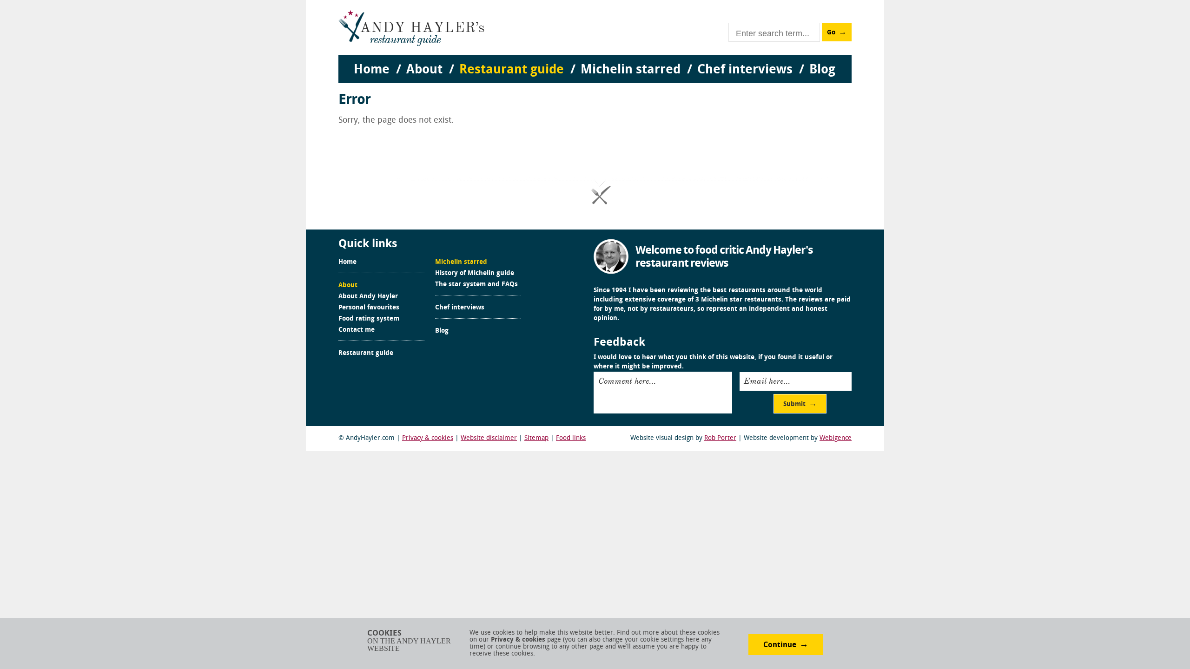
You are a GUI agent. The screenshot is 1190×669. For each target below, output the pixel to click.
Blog (442, 331)
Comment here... (627, 381)
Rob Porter (720, 438)
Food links (571, 438)
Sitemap (536, 438)
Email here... (767, 381)
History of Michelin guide (474, 273)
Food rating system (368, 319)
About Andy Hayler (368, 297)
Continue (779, 645)
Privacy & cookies (427, 438)
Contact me (356, 330)
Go (831, 32)
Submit (794, 404)
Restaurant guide (365, 353)
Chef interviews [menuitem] (745, 70)
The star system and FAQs (476, 285)
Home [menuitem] (372, 70)
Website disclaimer (489, 438)
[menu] (595, 60)
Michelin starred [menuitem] (631, 70)
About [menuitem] (424, 70)
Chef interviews (459, 308)
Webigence (836, 438)
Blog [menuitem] (822, 70)
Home (347, 262)
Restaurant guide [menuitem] (511, 70)
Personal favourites (368, 308)
